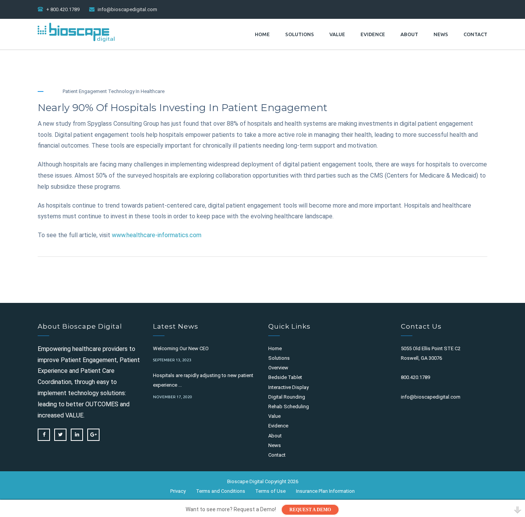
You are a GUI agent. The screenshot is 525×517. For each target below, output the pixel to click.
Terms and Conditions (220, 491)
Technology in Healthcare (136, 91)
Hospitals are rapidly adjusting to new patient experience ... (203, 380)
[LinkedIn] (77, 435)
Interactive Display (288, 387)
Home (262, 34)
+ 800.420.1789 (63, 9)
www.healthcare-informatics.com (156, 235)
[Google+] (93, 435)
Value (337, 34)
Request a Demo (310, 509)
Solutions (299, 34)
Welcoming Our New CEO (181, 348)
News (441, 34)
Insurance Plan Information (325, 491)
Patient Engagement (85, 91)
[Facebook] (44, 435)
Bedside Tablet (285, 377)
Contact (475, 34)
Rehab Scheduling (288, 406)
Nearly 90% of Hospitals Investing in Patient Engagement (182, 107)
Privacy (178, 491)
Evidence (373, 34)
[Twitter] (60, 435)
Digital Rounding (286, 397)
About (409, 34)
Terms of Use (270, 491)
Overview (278, 368)
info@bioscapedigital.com (127, 9)
